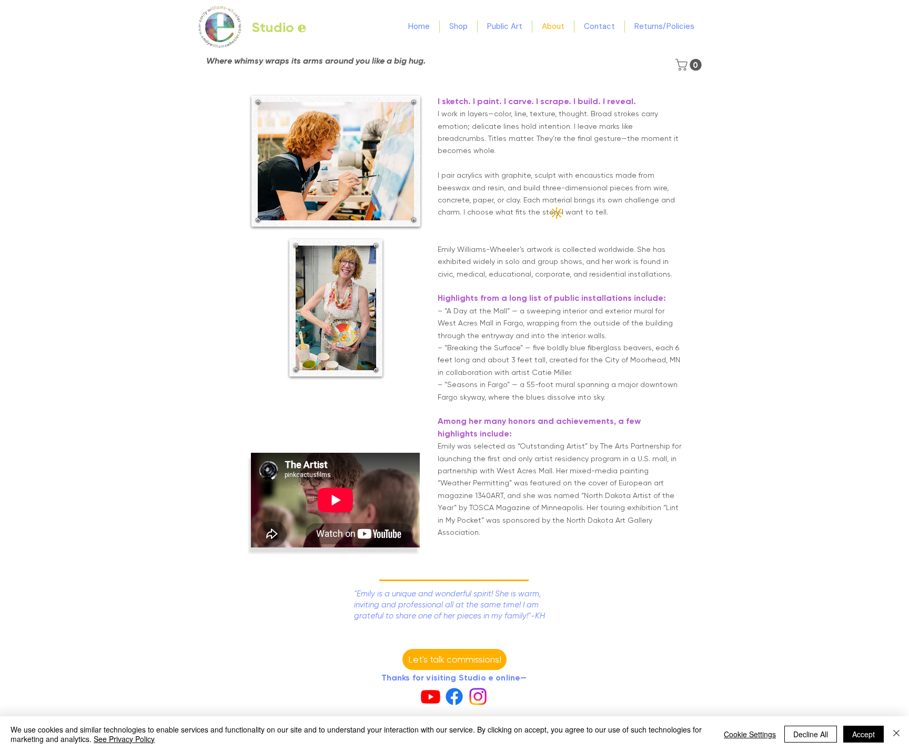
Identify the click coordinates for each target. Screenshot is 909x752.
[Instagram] (478, 696)
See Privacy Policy (124, 739)
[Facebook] (454, 696)
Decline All (810, 734)
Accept (863, 734)
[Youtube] (430, 696)
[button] (689, 64)
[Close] (896, 734)
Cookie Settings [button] (750, 734)
